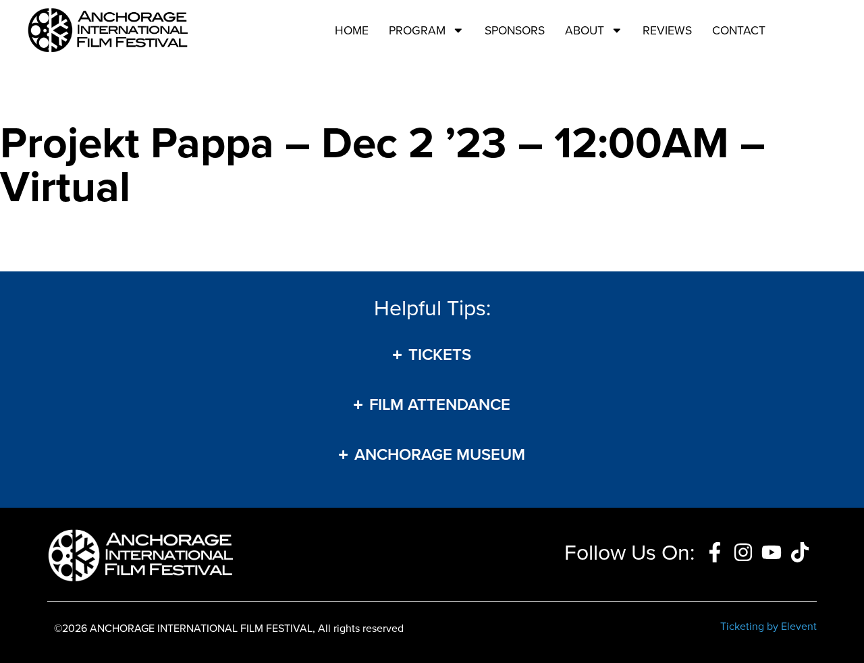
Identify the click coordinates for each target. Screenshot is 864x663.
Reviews (667, 30)
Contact (738, 30)
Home (352, 30)
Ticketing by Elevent (768, 626)
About (584, 30)
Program (417, 30)
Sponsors (515, 30)
